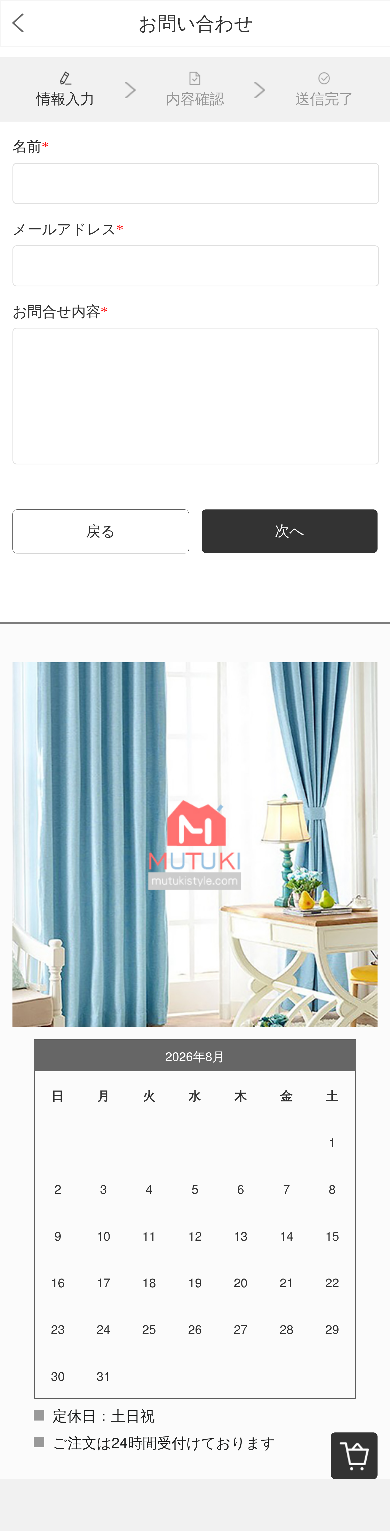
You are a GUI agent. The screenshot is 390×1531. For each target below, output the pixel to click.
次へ (289, 531)
